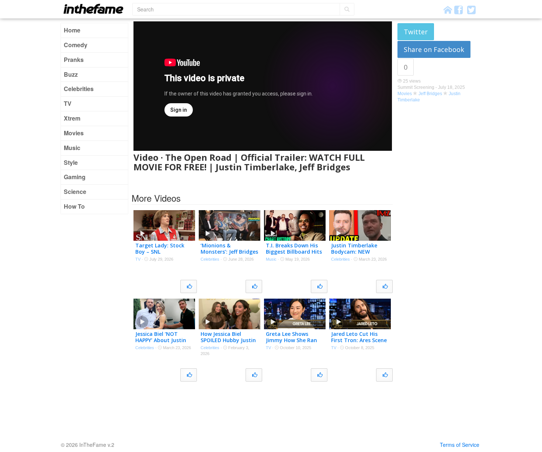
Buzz (71, 74)
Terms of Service (459, 444)
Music (72, 147)
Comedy (75, 45)
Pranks (74, 59)
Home (72, 30)
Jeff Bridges (430, 93)
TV (68, 103)
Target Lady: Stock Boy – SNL (159, 248)
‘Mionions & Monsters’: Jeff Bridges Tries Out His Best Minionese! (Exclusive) (229, 254)
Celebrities (79, 88)
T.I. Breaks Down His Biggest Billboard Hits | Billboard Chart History (294, 254)
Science (75, 191)
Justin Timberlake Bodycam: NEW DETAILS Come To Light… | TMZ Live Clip (360, 254)
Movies (74, 133)
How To (74, 206)
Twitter (416, 31)
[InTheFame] (96, 9)
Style (71, 162)
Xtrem (72, 118)
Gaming (75, 177)
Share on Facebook (434, 49)
